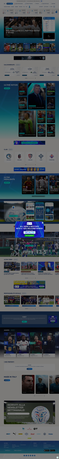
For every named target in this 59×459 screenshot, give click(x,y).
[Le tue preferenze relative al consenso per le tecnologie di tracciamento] (57, 457)
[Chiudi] (42, 222)
